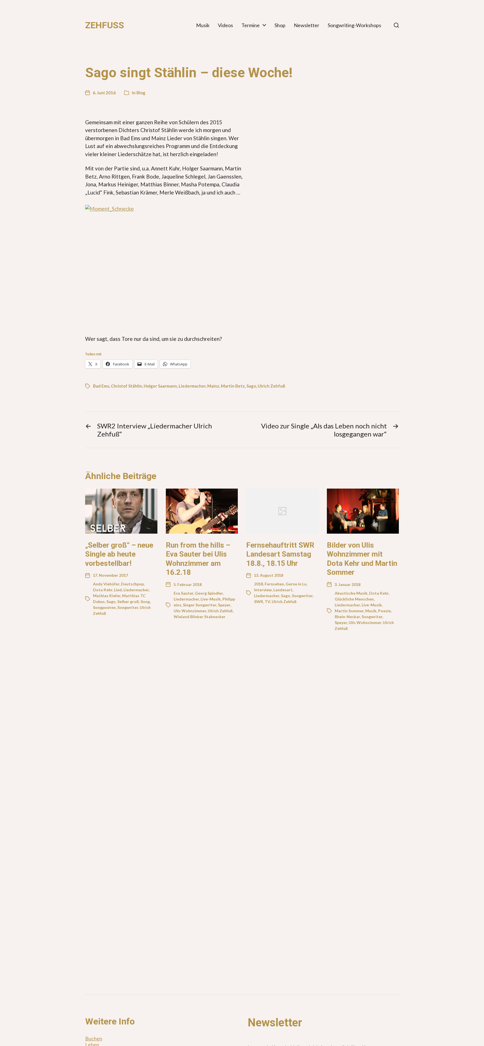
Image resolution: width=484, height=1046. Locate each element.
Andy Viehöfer (106, 583)
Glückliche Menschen (354, 599)
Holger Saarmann (160, 385)
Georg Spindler (209, 593)
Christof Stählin (126, 385)
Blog (140, 92)
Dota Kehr (102, 589)
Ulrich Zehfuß (271, 385)
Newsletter (306, 25)
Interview (263, 589)
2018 (258, 583)
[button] (396, 25)
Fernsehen (274, 583)
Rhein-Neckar (347, 616)
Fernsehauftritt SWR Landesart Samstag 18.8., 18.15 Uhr (280, 554)
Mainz (213, 385)
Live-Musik (211, 599)
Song (145, 601)
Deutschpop (132, 583)
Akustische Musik (351, 593)
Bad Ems (101, 385)
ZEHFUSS (104, 25)
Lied (118, 589)
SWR (258, 601)
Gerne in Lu (296, 583)
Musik (203, 25)
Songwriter (127, 607)
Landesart (282, 589)
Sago (251, 385)
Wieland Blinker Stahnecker (199, 616)
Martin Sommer (349, 610)
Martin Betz (233, 385)
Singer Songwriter (199, 604)
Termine (250, 25)
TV (267, 601)
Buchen (93, 1038)
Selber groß (128, 601)
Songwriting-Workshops (354, 25)
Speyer (224, 604)
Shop (279, 25)
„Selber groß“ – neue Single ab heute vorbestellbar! (119, 554)
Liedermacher (192, 385)
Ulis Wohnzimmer (190, 610)
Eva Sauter (183, 593)
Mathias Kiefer (106, 595)
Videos (225, 25)
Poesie (384, 610)
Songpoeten (104, 607)
